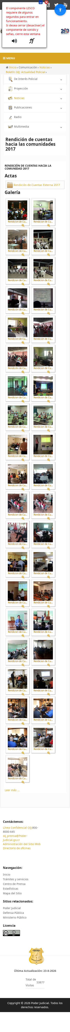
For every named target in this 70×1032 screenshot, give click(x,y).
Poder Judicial (12, 908)
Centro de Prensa (14, 884)
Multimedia (21, 126)
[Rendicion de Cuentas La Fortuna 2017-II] (43, 503)
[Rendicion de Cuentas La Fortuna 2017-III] (17, 532)
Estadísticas (10, 888)
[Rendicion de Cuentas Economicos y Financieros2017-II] (17, 415)
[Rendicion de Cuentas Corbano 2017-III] (43, 356)
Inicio (6, 874)
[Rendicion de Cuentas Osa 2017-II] (43, 562)
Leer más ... (12, 790)
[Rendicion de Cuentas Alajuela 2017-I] (17, 210)
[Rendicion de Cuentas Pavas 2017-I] (43, 591)
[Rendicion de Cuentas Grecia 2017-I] (17, 444)
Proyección (21, 88)
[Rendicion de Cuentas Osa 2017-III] (17, 591)
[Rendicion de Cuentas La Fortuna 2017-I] (17, 503)
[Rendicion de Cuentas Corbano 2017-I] (43, 298)
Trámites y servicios (15, 879)
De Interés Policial (26, 79)
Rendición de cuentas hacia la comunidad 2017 (28, 167)
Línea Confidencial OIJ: (17, 827)
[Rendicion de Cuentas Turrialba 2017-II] (43, 708)
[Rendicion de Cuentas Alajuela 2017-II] (43, 210)
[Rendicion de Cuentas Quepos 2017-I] (43, 649)
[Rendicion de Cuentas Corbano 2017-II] (17, 327)
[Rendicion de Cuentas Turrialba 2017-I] (17, 708)
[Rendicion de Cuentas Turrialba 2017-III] (17, 737)
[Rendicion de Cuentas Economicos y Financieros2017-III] (43, 415)
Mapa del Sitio (12, 893)
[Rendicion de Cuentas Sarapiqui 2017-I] (17, 679)
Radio (17, 117)
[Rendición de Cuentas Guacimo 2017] (17, 298)
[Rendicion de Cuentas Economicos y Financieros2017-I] (43, 386)
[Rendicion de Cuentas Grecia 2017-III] (17, 474)
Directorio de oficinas (17, 848)
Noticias (19, 98)
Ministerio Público (14, 917)
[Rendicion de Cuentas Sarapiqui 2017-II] (43, 679)
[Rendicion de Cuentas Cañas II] (17, 767)
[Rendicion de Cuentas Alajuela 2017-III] (17, 239)
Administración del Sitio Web (22, 844)
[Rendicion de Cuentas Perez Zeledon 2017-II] (43, 620)
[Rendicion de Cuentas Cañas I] (43, 737)
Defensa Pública (13, 913)
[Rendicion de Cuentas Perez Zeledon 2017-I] (17, 620)
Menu (10, 58)
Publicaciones (23, 107)
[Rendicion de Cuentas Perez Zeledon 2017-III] (17, 649)
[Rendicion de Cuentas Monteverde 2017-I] (43, 532)
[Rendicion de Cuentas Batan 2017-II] (17, 269)
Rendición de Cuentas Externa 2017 (37, 185)
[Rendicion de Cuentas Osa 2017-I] (17, 562)
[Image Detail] (24, 225)
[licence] (11, 933)
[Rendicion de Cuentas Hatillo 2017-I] (43, 474)
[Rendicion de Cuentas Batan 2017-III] (43, 269)
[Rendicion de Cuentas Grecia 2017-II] (43, 444)
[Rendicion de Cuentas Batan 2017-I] (43, 239)
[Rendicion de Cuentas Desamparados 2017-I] (17, 386)
